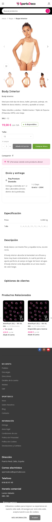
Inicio (4, 18)
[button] (4, 46)
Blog (3, 409)
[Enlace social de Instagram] (44, 349)
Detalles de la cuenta (10, 380)
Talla (4, 132)
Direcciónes (6, 376)
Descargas (6, 372)
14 (39, 226)
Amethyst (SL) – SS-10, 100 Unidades (12, 324)
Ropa (11, 18)
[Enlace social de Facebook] (12, 155)
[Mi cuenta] (49, 3)
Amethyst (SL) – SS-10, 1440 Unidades (37, 324)
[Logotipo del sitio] (26, 3)
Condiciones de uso (9, 433)
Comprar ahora (41, 146)
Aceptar (35, 517)
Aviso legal (6, 429)
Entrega (5, 425)
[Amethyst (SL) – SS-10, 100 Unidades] (13, 311)
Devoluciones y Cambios (11, 446)
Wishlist (5, 384)
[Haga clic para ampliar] (6, 66)
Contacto (5, 413)
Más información (19, 517)
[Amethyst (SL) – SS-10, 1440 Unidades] (38, 311)
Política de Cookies (9, 441)
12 (35, 226)
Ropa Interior (21, 18)
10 (31, 226)
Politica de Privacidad (10, 437)
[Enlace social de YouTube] (48, 349)
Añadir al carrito (22, 146)
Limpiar (6, 142)
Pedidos (5, 368)
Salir (3, 389)
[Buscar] (48, 11)
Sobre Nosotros (8, 405)
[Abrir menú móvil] (3, 3)
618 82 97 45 (7, 482)
